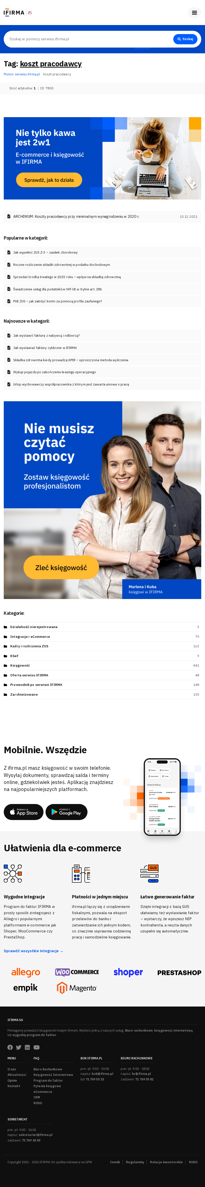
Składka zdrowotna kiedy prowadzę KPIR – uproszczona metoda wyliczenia (70, 360)
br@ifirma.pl (141, 1074)
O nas (12, 1069)
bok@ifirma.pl (102, 1074)
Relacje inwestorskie (166, 1162)
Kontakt (14, 1086)
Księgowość (20, 665)
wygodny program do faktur (34, 1035)
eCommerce (43, 1092)
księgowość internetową (173, 1030)
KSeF (14, 656)
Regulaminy (135, 1162)
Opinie (12, 1080)
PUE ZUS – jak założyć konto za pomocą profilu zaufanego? (57, 301)
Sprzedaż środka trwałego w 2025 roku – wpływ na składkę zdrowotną (67, 277)
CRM (37, 1097)
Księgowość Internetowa (53, 1075)
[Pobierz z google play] (67, 812)
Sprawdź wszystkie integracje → (34, 950)
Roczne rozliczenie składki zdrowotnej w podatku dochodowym (61, 265)
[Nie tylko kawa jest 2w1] (102, 157)
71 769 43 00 (31, 1140)
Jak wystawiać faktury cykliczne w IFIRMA (45, 348)
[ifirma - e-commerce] (26, 987)
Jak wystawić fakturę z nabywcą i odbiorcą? (46, 335)
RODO (38, 1103)
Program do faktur (48, 1080)
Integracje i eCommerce (30, 637)
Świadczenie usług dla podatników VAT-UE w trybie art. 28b (57, 289)
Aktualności (17, 1075)
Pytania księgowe (47, 1086)
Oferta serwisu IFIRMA (29, 675)
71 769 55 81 (144, 1079)
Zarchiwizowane (24, 694)
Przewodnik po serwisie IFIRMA (36, 685)
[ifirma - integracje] (26, 972)
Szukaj (187, 39)
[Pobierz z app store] (24, 812)
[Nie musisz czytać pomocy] (102, 499)
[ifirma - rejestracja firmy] (77, 973)
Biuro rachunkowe (139, 1030)
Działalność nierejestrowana (34, 627)
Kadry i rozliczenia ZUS (29, 646)
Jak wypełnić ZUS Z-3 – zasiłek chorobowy (45, 252)
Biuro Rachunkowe (48, 1069)
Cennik (115, 1162)
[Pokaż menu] (194, 12)
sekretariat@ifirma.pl (35, 1135)
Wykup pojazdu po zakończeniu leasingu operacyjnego (54, 372)
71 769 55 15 (95, 1079)
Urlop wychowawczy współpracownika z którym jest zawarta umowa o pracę (71, 384)
